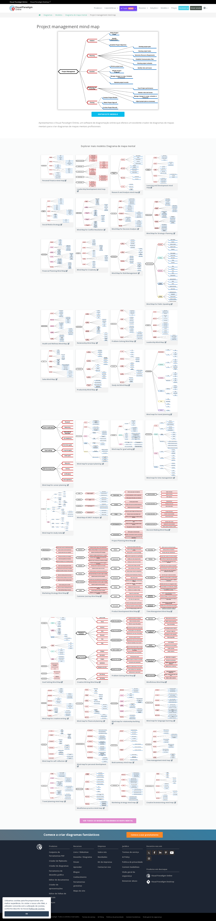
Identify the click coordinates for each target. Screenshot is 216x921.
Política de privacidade (132, 862)
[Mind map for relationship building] (126, 724)
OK (27, 914)
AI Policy (126, 857)
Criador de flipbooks (58, 861)
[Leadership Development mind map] (92, 192)
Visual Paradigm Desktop (39, 2)
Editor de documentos (59, 880)
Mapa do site (79, 891)
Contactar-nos (104, 867)
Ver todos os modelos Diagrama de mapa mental (108, 820)
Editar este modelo (108, 114)
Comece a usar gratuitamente (144, 835)
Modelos (58, 15)
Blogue (76, 872)
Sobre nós (102, 852)
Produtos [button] (97, 8)
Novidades (102, 857)
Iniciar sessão (196, 8)
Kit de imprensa (105, 862)
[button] (111, 8)
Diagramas (48, 15)
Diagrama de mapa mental (76, 15)
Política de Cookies (37, 909)
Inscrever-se (183, 8)
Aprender (77, 867)
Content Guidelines (130, 867)
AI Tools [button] (127, 8)
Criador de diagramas (58, 866)
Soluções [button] (153, 8)
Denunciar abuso (129, 881)
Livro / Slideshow (80, 852)
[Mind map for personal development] (92, 767)
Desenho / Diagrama (82, 857)
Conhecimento (79, 877)
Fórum (76, 862)
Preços (174, 8)
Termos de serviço (130, 852)
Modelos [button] (164, 8)
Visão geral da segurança (152, 917)
